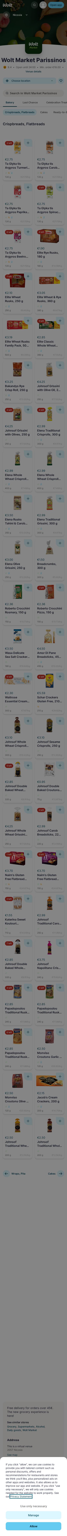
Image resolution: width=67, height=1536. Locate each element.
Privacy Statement (21, 1496)
